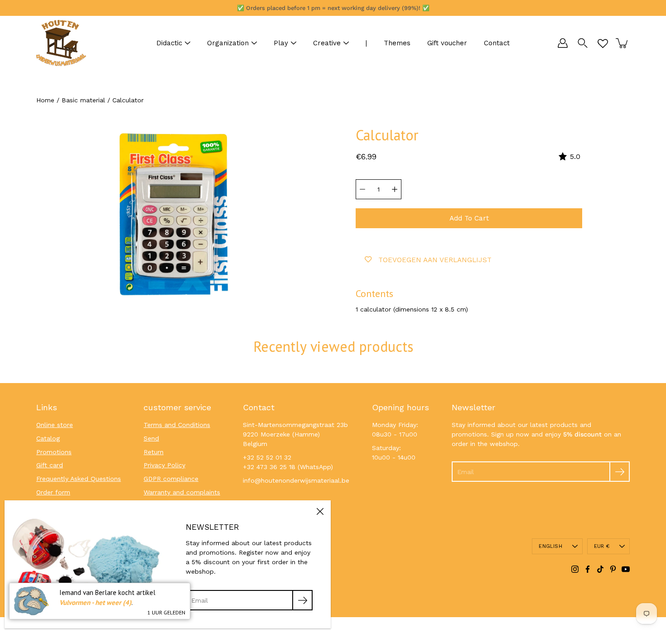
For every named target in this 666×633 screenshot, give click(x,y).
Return (154, 452)
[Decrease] (362, 189)
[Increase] (394, 189)
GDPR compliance (171, 478)
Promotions (54, 452)
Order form (53, 492)
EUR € (601, 546)
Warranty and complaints (182, 492)
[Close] (320, 511)
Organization (228, 43)
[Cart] (622, 43)
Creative (327, 43)
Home (45, 100)
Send (151, 438)
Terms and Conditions (177, 424)
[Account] (562, 43)
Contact (497, 43)
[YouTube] (626, 569)
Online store (54, 424)
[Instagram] (575, 569)
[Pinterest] (613, 569)
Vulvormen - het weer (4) (95, 602)
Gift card (49, 465)
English (550, 546)
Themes (397, 43)
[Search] (582, 43)
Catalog (48, 438)
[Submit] (619, 471)
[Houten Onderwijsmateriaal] (61, 43)
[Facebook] (588, 569)
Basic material (83, 100)
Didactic (169, 43)
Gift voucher (447, 43)
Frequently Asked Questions (78, 478)
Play (281, 43)
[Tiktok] (600, 569)
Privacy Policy (164, 465)
